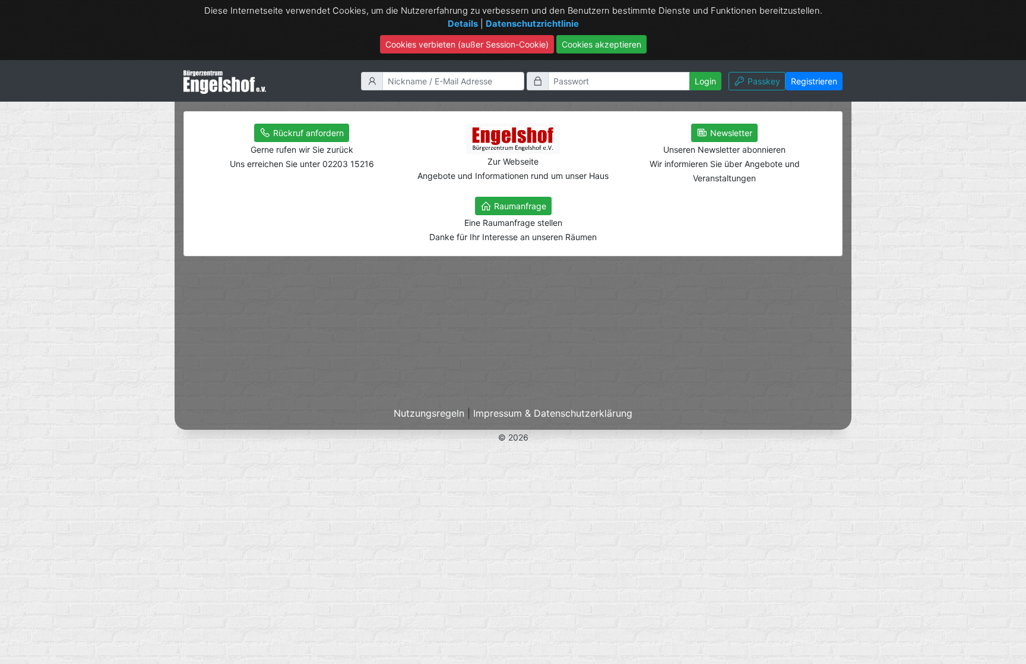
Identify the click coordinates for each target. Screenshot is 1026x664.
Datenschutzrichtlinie (532, 23)
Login (705, 81)
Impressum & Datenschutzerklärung (552, 413)
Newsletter (730, 133)
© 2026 (513, 437)
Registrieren (814, 81)
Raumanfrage (519, 206)
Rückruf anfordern (307, 133)
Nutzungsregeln (429, 413)
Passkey (764, 81)
